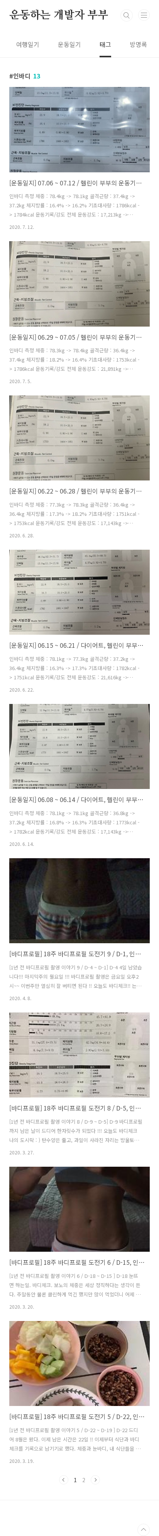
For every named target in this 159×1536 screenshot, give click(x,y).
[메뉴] (144, 15)
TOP (143, 1530)
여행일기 (27, 44)
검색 (126, 15)
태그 (105, 44)
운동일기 (69, 44)
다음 (95, 1479)
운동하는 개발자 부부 (58, 15)
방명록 (138, 44)
